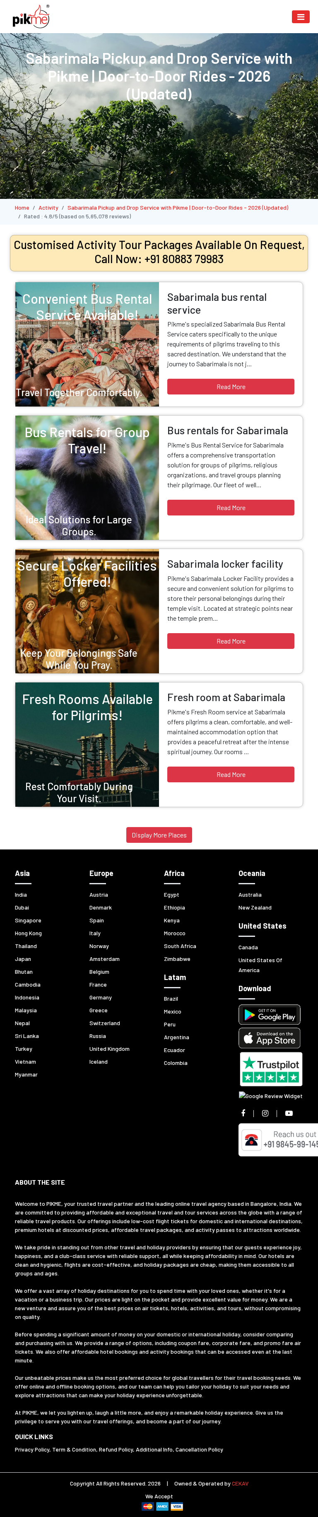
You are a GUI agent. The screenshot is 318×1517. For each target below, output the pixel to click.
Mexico (172, 1011)
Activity (48, 207)
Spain (96, 920)
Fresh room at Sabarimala (226, 697)
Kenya (172, 920)
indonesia (27, 997)
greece (98, 1010)
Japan (23, 958)
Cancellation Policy (199, 1449)
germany (100, 997)
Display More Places (159, 835)
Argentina (176, 1036)
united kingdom (109, 1048)
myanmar (26, 1074)
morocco (175, 932)
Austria (98, 894)
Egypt (171, 894)
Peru (170, 1024)
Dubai (22, 907)
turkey (23, 1048)
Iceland (98, 1061)
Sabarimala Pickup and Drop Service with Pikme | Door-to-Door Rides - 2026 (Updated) (177, 207)
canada (248, 947)
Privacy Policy (32, 1449)
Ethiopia (174, 907)
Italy (95, 932)
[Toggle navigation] (301, 16)
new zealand (255, 907)
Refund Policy (116, 1449)
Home (22, 207)
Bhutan (24, 971)
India (21, 894)
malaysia (26, 1010)
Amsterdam (104, 958)
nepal (22, 1022)
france (98, 984)
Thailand (26, 945)
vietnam (25, 1061)
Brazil (171, 998)
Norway (99, 945)
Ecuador (174, 1049)
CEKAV (240, 1483)
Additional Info (154, 1449)
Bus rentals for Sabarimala (227, 430)
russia (97, 1035)
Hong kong (28, 932)
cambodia (28, 984)
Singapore (28, 920)
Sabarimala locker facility (225, 563)
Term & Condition (74, 1449)
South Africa (180, 945)
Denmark (100, 907)
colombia (176, 1062)
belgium (99, 971)
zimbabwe (177, 958)
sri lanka (27, 1035)
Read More (231, 386)
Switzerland (104, 1022)
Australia (250, 894)
